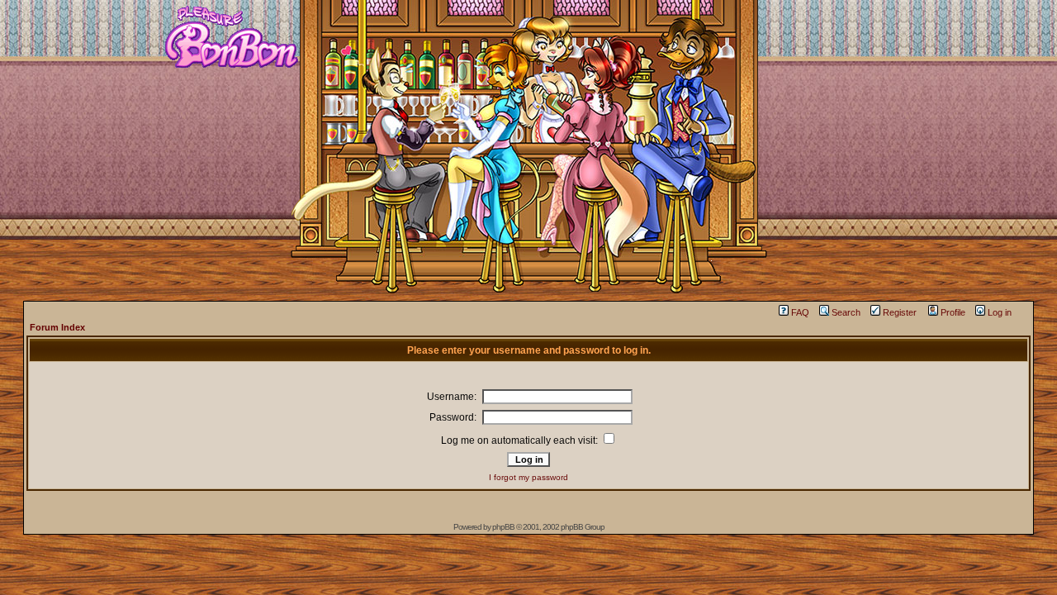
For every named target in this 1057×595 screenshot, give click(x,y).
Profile (953, 312)
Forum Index (57, 327)
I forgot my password (528, 477)
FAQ (800, 312)
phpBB (503, 526)
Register (900, 312)
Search (846, 312)
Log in (1000, 312)
